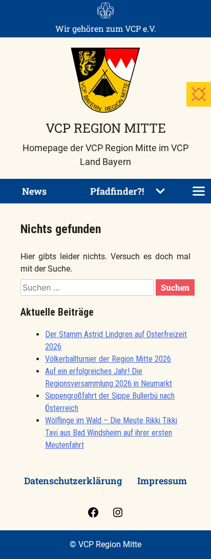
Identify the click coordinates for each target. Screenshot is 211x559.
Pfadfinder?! (117, 191)
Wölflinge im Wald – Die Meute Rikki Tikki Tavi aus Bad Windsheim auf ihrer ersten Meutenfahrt (111, 433)
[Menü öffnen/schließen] (198, 191)
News (34, 191)
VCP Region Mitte (106, 127)
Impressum (162, 480)
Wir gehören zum (105, 28)
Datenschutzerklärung (73, 480)
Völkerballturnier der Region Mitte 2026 (108, 359)
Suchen (175, 287)
